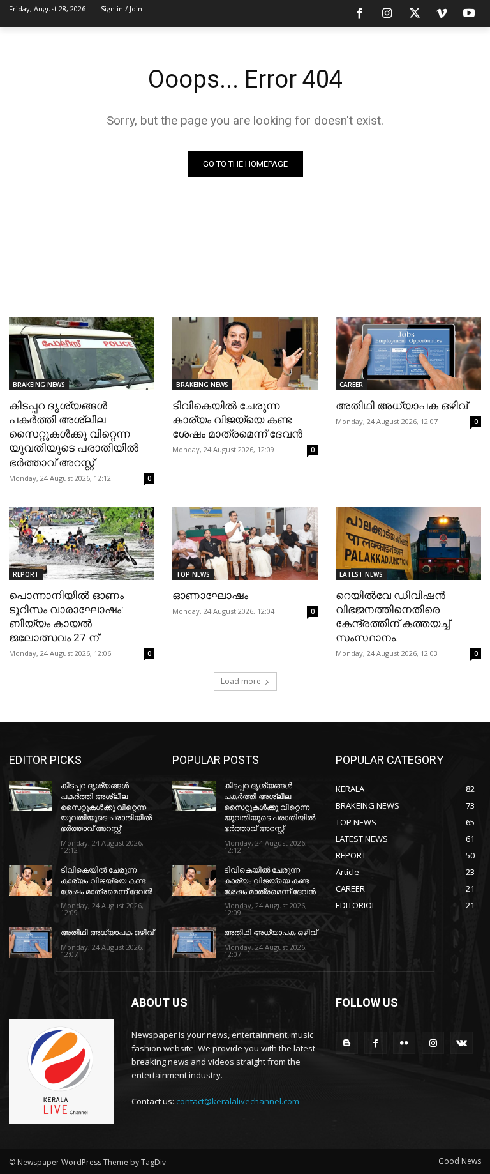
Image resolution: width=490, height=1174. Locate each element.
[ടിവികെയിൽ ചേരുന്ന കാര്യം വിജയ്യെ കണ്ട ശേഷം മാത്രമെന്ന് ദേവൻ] (245, 353)
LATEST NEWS (361, 574)
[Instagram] (387, 14)
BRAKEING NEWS (39, 384)
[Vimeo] (441, 14)
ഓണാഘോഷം (210, 595)
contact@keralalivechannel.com (237, 1101)
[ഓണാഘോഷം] (245, 543)
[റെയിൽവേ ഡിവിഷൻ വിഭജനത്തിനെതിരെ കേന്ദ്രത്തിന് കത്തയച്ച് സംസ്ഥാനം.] (408, 543)
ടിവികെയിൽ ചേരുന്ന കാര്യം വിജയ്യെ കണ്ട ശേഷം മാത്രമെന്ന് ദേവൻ (237, 419)
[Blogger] (347, 1043)
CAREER (351, 384)
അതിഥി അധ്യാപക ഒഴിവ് (402, 405)
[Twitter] (415, 14)
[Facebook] (360, 14)
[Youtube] (469, 14)
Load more (241, 681)
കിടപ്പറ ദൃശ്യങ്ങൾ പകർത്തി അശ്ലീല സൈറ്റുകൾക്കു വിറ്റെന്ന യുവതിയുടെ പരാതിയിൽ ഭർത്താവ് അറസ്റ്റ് (73, 433)
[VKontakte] (461, 1043)
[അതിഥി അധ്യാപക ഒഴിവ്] (408, 353)
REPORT (26, 574)
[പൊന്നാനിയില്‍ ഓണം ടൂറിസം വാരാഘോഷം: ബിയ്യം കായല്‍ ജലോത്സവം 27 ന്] (81, 543)
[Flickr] (404, 1043)
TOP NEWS (193, 574)
